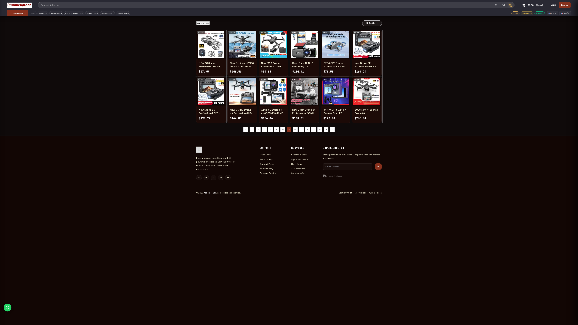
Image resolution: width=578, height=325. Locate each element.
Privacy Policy (266, 168)
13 (301, 129)
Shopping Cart (298, 173)
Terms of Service (268, 173)
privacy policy (123, 13)
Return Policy (266, 159)
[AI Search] (510, 5)
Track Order (265, 154)
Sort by (372, 23)
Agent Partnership (300, 159)
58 (320, 129)
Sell (516, 13)
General (203, 23)
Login (553, 5)
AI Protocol (361, 193)
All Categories (298, 168)
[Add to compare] (216, 54)
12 (295, 129)
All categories (56, 13)
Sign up (564, 5)
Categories (18, 13)
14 (307, 129)
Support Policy (107, 13)
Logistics (528, 13)
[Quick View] (201, 54)
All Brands (43, 13)
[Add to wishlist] (208, 54)
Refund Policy (92, 13)
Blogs (33, 13)
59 (326, 129)
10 (283, 129)
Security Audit (345, 193)
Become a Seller (299, 154)
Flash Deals (296, 164)
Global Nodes (375, 193)
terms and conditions (74, 13)
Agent (540, 13)
